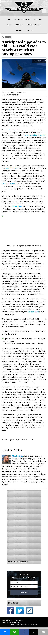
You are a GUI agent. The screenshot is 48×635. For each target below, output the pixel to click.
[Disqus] (24, 523)
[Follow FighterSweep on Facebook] (10, 611)
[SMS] (5, 632)
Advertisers (34, 624)
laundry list (13, 130)
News (19, 95)
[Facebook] (24, 632)
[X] (33, 632)
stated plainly (17, 206)
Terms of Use (24, 624)
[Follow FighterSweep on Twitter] (20, 611)
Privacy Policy (14, 624)
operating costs (12, 168)
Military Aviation (10, 95)
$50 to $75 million (8, 184)
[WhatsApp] (14, 632)
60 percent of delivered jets (35, 135)
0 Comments (22, 92)
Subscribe (24, 592)
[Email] (43, 632)
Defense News (33, 312)
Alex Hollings (9, 92)
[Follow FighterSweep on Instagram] (29, 611)
